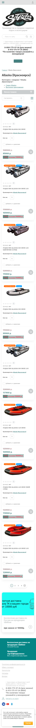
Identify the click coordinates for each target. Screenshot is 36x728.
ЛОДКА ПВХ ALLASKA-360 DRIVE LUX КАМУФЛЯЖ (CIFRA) (16, 249)
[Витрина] (32, 98)
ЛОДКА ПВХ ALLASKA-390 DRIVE (14, 309)
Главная (4, 70)
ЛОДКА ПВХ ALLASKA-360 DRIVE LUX (16, 189)
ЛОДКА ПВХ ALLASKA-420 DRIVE (14, 428)
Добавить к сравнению (13, 144)
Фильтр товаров (10, 92)
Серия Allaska (11, 85)
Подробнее (30, 627)
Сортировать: (8, 98)
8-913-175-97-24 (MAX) (18, 49)
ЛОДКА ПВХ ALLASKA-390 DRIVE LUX (16, 368)
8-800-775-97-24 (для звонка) (18, 47)
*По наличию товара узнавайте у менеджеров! (18, 53)
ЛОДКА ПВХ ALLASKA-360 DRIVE (14, 129)
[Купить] (30, 151)
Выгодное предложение (14, 87)
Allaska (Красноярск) (19, 133)
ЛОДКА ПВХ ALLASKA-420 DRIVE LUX (16, 548)
